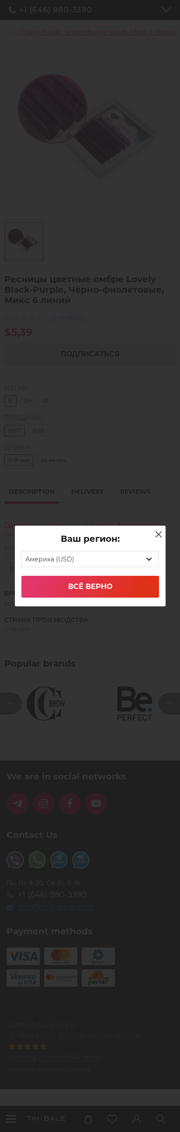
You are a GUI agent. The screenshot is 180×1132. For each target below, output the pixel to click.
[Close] (158, 534)
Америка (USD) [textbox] (49, 559)
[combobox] (90, 559)
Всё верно (90, 586)
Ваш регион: (90, 538)
